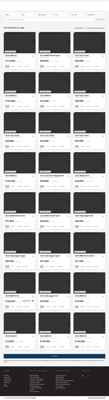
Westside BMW (60, 379)
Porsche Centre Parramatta (37, 384)
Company (6, 375)
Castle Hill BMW (34, 375)
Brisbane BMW (60, 377)
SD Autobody (59, 386)
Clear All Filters (101, 19)
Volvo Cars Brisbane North (63, 384)
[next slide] (35, 42)
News (5, 384)
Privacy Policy (26, 398)
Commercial (7, 377)
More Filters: (90, 14)
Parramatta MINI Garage (36, 379)
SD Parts (32, 389)
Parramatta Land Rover (36, 380)
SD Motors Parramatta (36, 388)
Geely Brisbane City (61, 375)
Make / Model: (42, 14)
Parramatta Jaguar (35, 382)
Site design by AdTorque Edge (96, 398)
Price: (56, 14)
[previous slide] (5, 42)
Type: (23, 14)
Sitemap (33, 398)
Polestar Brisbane (60, 388)
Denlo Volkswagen (35, 386)
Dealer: (7, 14)
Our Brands (7, 382)
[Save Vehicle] (33, 57)
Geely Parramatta (34, 391)
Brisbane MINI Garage (61, 382)
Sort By (89, 28)
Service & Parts (8, 380)
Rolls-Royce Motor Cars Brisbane (65, 380)
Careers (6, 386)
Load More (54, 356)
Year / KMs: (74, 14)
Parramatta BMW (34, 377)
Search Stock (7, 379)
